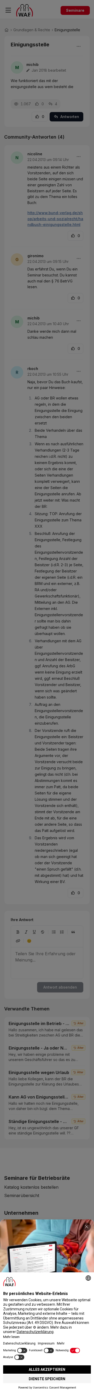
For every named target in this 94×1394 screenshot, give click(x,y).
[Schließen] (87, 1227)
